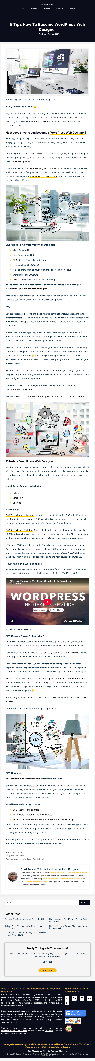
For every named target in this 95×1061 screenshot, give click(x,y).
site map (49, 1030)
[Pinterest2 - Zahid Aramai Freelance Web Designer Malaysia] (67, 1003)
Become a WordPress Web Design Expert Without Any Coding (43, 819)
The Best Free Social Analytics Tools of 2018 (24, 919)
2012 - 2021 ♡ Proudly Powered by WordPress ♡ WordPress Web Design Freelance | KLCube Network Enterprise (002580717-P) (47, 1055)
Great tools (18, 279)
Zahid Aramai (47, 4)
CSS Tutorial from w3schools (20, 515)
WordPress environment (43, 153)
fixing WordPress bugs (37, 881)
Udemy (16, 493)
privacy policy (11, 1033)
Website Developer (40, 859)
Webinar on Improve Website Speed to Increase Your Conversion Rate (49, 396)
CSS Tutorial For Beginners (26, 810)
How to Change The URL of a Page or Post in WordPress (69, 920)
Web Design (19, 856)
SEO (15, 260)
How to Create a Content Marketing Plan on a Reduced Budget (69, 927)
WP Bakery (51, 176)
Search (84, 902)
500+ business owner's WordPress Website (68, 872)
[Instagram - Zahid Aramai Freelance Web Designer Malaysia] (74, 998)
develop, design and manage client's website (62, 878)
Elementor (35, 176)
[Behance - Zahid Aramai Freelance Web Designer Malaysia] (89, 998)
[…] (17, 1022)
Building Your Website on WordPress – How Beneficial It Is (24, 927)
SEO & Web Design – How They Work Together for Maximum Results (25, 933)
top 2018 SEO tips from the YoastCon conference (58, 678)
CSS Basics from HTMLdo (19, 530)
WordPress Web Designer (67, 132)
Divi (43, 176)
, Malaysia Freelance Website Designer (49, 869)
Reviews (59, 9)
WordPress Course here (20, 389)
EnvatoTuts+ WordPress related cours (31, 814)
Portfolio (47, 9)
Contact (72, 9)
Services (34, 9)
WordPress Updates (20, 161)
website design (26, 859)
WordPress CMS (38, 121)
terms (23, 1033)
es (51, 814)
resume (14, 1028)
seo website (14, 859)
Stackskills (18, 498)
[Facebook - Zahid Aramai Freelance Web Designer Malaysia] (67, 998)
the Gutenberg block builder (42, 168)
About (22, 9)
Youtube (17, 503)
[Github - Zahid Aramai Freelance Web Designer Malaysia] (82, 998)
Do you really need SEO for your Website (59, 652)
